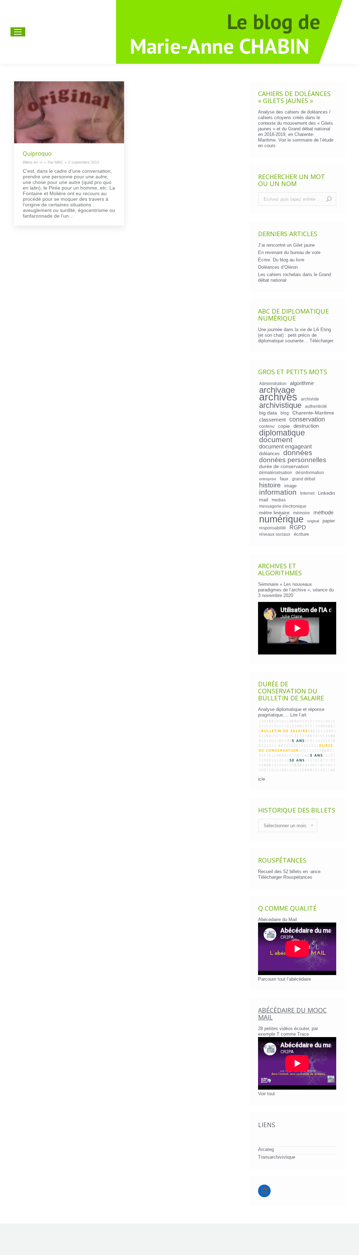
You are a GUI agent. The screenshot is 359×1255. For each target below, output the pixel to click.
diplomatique (282, 433)
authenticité (316, 406)
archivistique (280, 405)
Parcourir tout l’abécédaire (284, 979)
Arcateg (266, 1149)
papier (329, 520)
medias (279, 500)
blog (284, 413)
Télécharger (321, 340)
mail (263, 499)
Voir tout (266, 1093)
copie (284, 426)
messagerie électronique (282, 506)
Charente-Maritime (313, 413)
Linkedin (326, 493)
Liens (266, 1124)
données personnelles (292, 460)
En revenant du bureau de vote (289, 252)
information (278, 492)
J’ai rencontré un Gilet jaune (286, 245)
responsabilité (272, 528)
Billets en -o (32, 162)
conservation (307, 419)
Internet (307, 493)
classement (272, 420)
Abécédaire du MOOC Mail (292, 1013)
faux (284, 478)
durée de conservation (284, 466)
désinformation (310, 472)
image (290, 485)
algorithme (302, 383)
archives (278, 397)
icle (261, 779)
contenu (267, 426)
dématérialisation (275, 472)
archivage (277, 390)
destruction (306, 426)
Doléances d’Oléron (278, 267)
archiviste (310, 399)
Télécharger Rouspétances (285, 877)
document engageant (285, 446)
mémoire (301, 512)
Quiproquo (37, 153)
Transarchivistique (276, 1157)
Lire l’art (298, 715)
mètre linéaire (274, 512)
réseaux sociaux (274, 534)
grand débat (303, 478)
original (313, 521)
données (297, 452)
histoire (270, 485)
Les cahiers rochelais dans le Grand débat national (294, 277)
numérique (281, 519)
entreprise (267, 479)
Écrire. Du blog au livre (281, 259)
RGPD (298, 527)
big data (268, 413)
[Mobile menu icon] (18, 31)
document (275, 440)
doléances (269, 453)
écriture (301, 534)
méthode (323, 512)
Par (55, 162)
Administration (272, 383)
